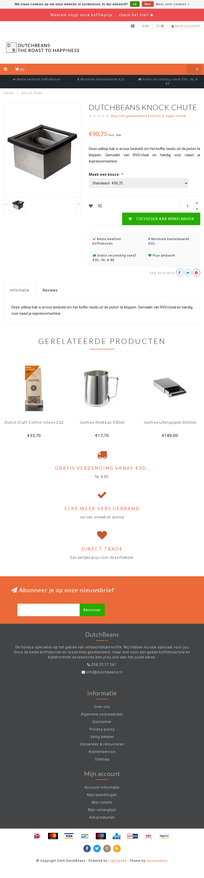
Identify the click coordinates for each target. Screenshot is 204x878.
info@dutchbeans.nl (104, 672)
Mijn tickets (102, 802)
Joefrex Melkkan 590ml (102, 422)
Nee (148, 4)
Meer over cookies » (173, 4)
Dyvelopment (157, 861)
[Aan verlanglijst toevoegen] (91, 206)
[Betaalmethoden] (37, 836)
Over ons (102, 707)
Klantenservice (102, 752)
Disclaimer (102, 722)
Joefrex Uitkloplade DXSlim (170, 422)
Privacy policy (102, 729)
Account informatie (102, 787)
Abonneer (92, 610)
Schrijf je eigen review (168, 116)
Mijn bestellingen (102, 795)
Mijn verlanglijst (102, 810)
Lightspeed (117, 861)
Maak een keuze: (106, 174)
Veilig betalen (102, 737)
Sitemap (102, 759)
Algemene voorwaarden (102, 714)
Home (8, 93)
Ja (135, 4)
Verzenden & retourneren (102, 744)
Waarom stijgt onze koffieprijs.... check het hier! (100, 15)
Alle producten (102, 817)
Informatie (19, 290)
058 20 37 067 (104, 665)
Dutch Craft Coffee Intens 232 (34, 422)
